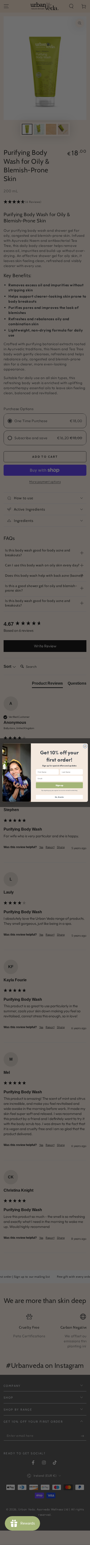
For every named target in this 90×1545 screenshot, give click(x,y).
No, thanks (59, 797)
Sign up (59, 785)
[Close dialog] (85, 746)
